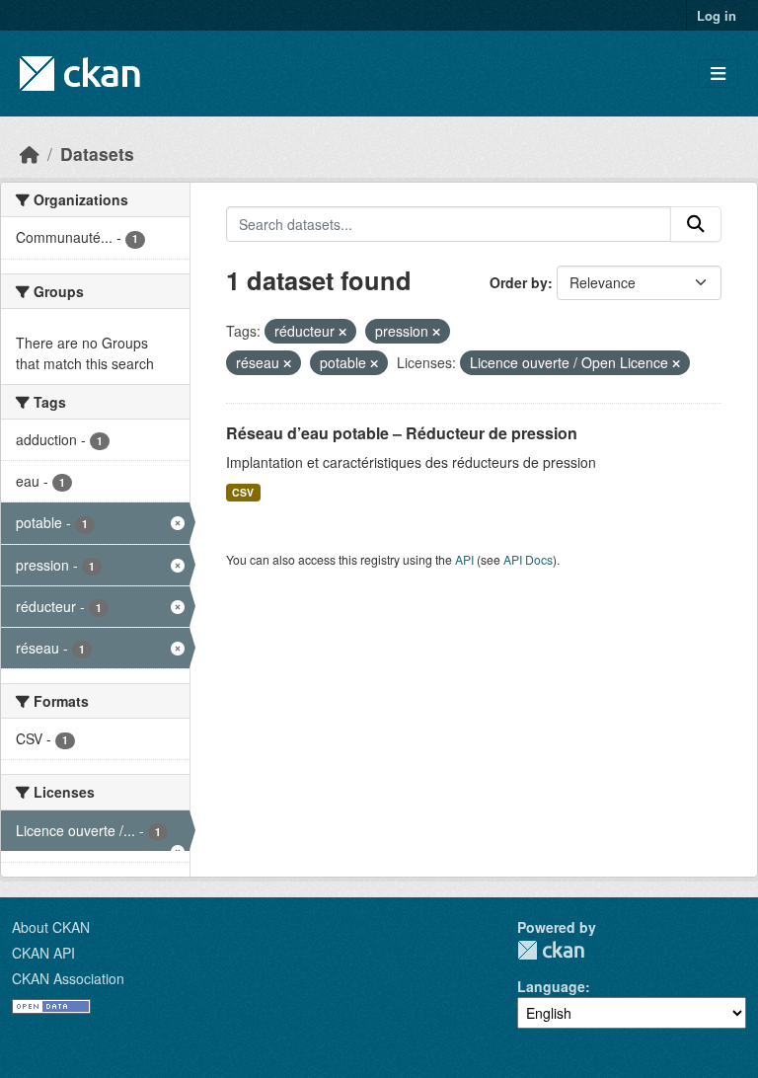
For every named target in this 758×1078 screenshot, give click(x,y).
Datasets (97, 153)
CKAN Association (68, 978)
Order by (519, 282)
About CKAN (51, 927)
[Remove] (342, 332)
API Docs (528, 559)
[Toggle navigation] (718, 73)
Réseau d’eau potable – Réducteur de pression (401, 433)
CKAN (550, 950)
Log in (716, 15)
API (464, 559)
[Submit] (695, 224)
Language (551, 986)
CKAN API (43, 952)
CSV (243, 492)
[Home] (29, 153)
